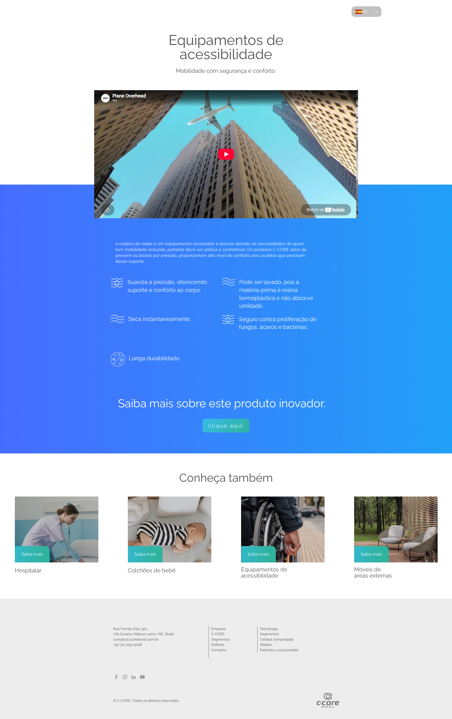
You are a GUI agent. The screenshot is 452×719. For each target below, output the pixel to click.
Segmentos (220, 639)
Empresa (218, 629)
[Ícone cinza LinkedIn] (134, 677)
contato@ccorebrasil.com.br (135, 639)
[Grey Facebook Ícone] (116, 677)
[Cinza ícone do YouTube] (142, 677)
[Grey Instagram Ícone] (125, 677)
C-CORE (217, 634)
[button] (291, 11)
